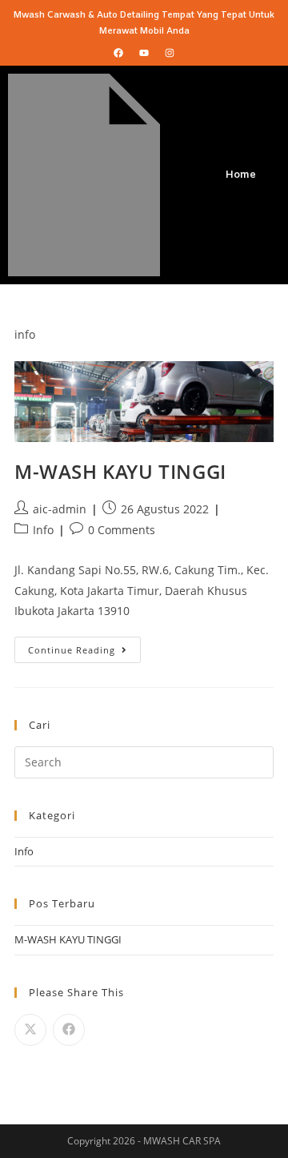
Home (241, 175)
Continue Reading (84, 646)
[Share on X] (30, 1030)
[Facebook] (118, 53)
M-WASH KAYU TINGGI (120, 471)
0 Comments (121, 529)
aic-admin (59, 509)
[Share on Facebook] (69, 1030)
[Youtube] (144, 53)
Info (43, 529)
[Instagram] (169, 53)
